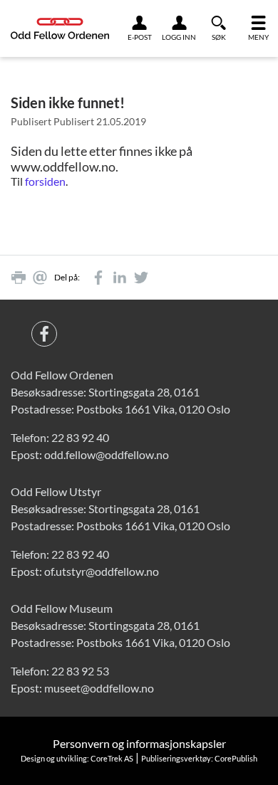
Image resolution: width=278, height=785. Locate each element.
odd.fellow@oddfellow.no (106, 454)
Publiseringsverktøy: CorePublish (199, 758)
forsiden (45, 181)
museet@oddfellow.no (99, 688)
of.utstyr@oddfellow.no (101, 571)
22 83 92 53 (80, 671)
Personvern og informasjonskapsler (139, 743)
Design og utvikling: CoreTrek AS (77, 758)
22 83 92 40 (80, 437)
